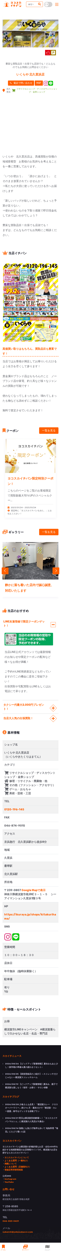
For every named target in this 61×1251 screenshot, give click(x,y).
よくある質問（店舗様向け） (18, 1167)
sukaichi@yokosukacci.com (18, 1232)
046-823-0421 (11, 1221)
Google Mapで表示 (34, 890)
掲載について (11, 1163)
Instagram (10, 1179)
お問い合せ (8, 1189)
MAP (38, 83)
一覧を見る (49, 430)
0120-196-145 (14, 809)
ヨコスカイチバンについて (17, 1157)
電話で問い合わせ (22, 83)
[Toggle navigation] (56, 4)
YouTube (9, 1182)
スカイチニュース (12, 1055)
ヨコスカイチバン (12, 1140)
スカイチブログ (11, 1096)
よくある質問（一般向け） (17, 1160)
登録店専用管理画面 (14, 1170)
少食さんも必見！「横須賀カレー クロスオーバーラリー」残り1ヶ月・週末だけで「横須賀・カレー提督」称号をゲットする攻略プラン (31, 1107)
